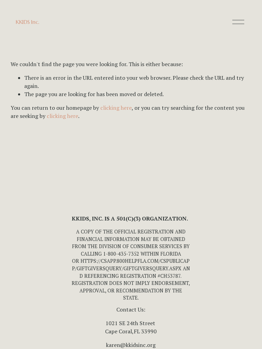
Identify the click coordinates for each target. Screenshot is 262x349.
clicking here (116, 107)
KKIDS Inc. (27, 21)
